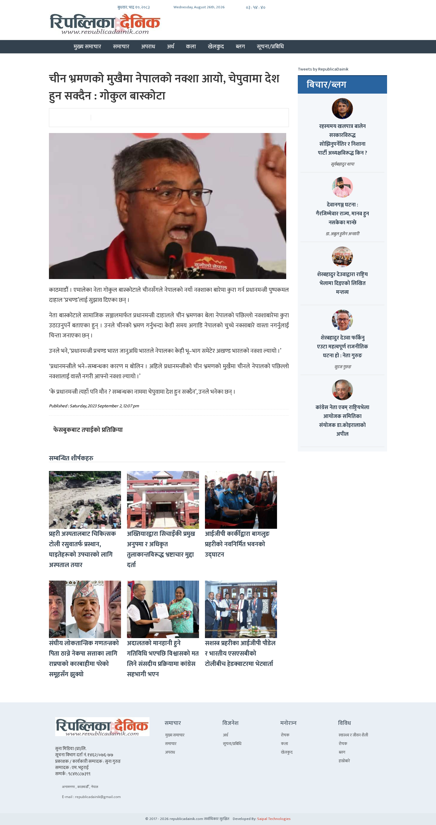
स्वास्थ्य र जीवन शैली (353, 735)
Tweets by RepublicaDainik (323, 69)
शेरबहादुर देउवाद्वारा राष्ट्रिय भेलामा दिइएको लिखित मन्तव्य (342, 283)
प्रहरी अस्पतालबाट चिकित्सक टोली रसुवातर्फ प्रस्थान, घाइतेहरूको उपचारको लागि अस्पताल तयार (82, 549)
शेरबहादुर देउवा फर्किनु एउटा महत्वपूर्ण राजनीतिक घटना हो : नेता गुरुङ (342, 347)
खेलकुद (216, 46)
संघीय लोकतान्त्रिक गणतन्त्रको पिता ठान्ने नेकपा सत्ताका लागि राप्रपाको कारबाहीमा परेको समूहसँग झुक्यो (84, 659)
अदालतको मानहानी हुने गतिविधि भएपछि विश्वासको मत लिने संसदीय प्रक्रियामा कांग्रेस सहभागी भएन (163, 659)
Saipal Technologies (274, 819)
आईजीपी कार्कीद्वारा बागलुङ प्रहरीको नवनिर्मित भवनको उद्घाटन (237, 544)
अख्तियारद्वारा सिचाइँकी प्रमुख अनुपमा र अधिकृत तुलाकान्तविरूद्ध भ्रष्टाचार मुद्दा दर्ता (161, 549)
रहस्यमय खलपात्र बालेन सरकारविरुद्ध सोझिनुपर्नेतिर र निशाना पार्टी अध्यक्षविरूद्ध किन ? (342, 140)
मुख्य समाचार (87, 46)
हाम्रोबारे (344, 760)
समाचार (121, 46)
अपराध (148, 46)
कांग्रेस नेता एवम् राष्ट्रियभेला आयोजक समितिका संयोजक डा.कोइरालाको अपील (342, 421)
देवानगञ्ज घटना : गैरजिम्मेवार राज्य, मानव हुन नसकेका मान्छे (342, 214)
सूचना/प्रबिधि (270, 46)
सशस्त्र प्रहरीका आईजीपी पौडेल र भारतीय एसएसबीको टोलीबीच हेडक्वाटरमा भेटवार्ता (240, 653)
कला (191, 46)
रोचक (285, 735)
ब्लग (240, 46)
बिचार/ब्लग (326, 85)
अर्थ (170, 46)
